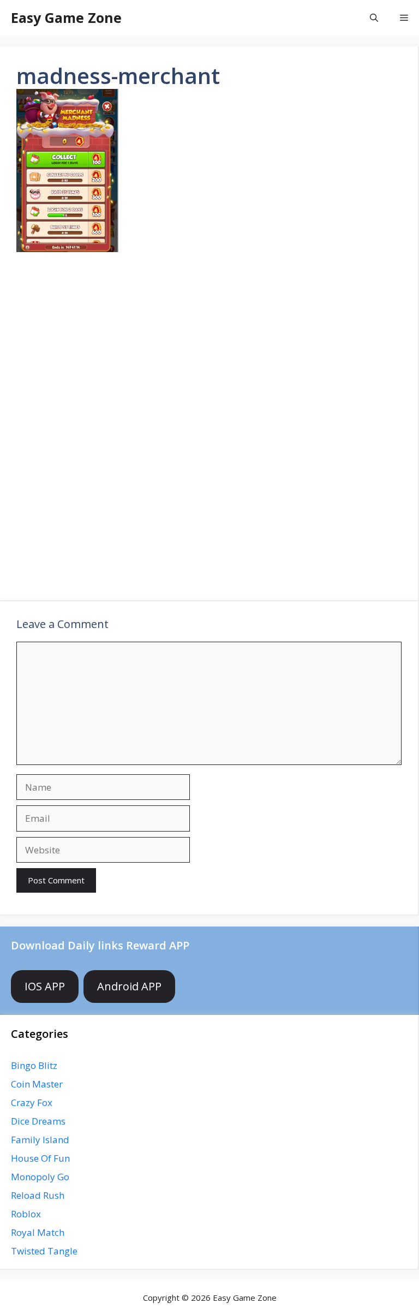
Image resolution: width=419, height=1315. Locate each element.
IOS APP (45, 986)
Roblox (26, 1214)
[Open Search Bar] (374, 17)
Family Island (40, 1139)
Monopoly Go (40, 1176)
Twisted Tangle (44, 1251)
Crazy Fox (31, 1102)
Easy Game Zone (66, 17)
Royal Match (37, 1232)
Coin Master (37, 1084)
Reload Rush (37, 1195)
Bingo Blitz (34, 1065)
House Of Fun (40, 1158)
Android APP (129, 986)
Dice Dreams (38, 1121)
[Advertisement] (209, 346)
